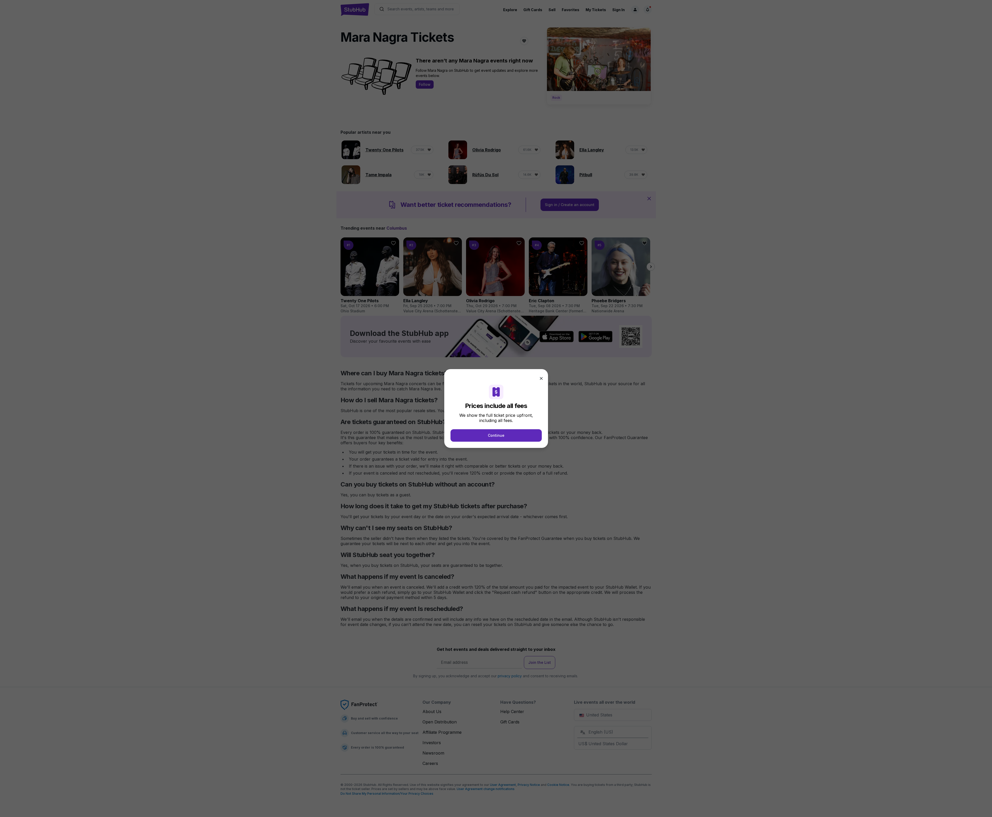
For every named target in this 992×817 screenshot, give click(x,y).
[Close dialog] (541, 378)
